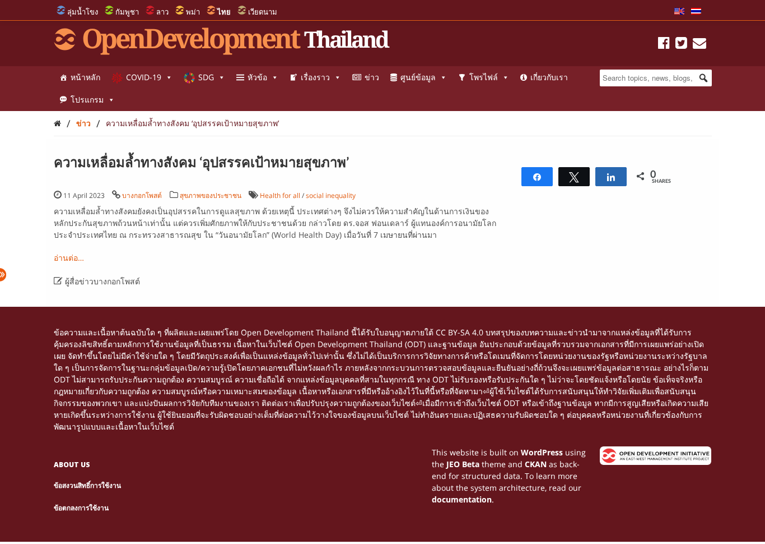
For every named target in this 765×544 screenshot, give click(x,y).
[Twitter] (681, 44)
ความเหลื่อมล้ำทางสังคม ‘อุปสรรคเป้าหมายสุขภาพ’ (192, 123)
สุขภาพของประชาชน (210, 195)
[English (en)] (679, 12)
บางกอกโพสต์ (142, 195)
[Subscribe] (699, 44)
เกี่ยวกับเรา (549, 77)
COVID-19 (143, 77)
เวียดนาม (262, 12)
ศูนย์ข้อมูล (418, 77)
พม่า (193, 12)
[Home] (57, 123)
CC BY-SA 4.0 (459, 332)
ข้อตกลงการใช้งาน (81, 508)
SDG (206, 77)
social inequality (331, 195)
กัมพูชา (127, 12)
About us (72, 464)
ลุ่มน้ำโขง (82, 12)
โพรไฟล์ (483, 77)
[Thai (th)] (696, 12)
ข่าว (372, 77)
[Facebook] (664, 44)
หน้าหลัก (85, 77)
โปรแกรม (87, 99)
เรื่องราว (315, 77)
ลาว (162, 12)
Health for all (280, 195)
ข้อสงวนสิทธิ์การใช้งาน (87, 485)
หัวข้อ (257, 77)
